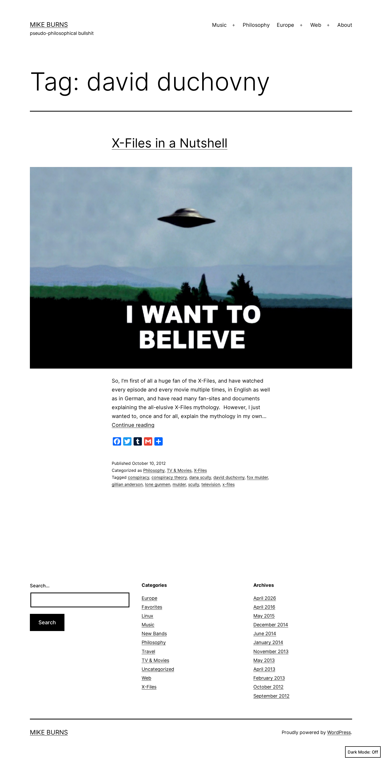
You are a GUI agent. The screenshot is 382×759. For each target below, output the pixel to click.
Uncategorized (158, 669)
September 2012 (271, 696)
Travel (148, 651)
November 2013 (270, 651)
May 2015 (264, 616)
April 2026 (264, 598)
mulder (179, 484)
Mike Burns (49, 24)
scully (193, 484)
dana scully (200, 477)
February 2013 (269, 678)
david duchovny (229, 477)
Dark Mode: (359, 752)
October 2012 (268, 687)
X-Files (200, 470)
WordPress (339, 732)
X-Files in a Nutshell (169, 143)
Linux (147, 616)
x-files (228, 484)
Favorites (152, 607)
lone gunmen (157, 484)
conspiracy (138, 477)
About (344, 25)
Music (219, 25)
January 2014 (268, 642)
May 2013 (264, 660)
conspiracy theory (169, 477)
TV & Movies (179, 470)
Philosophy (256, 25)
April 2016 (264, 607)
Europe (285, 25)
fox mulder (257, 477)
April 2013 (264, 669)
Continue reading (133, 425)
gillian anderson (127, 484)
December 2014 (270, 624)
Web (315, 25)
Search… (40, 585)
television (210, 484)
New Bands (154, 633)
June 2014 (264, 633)
